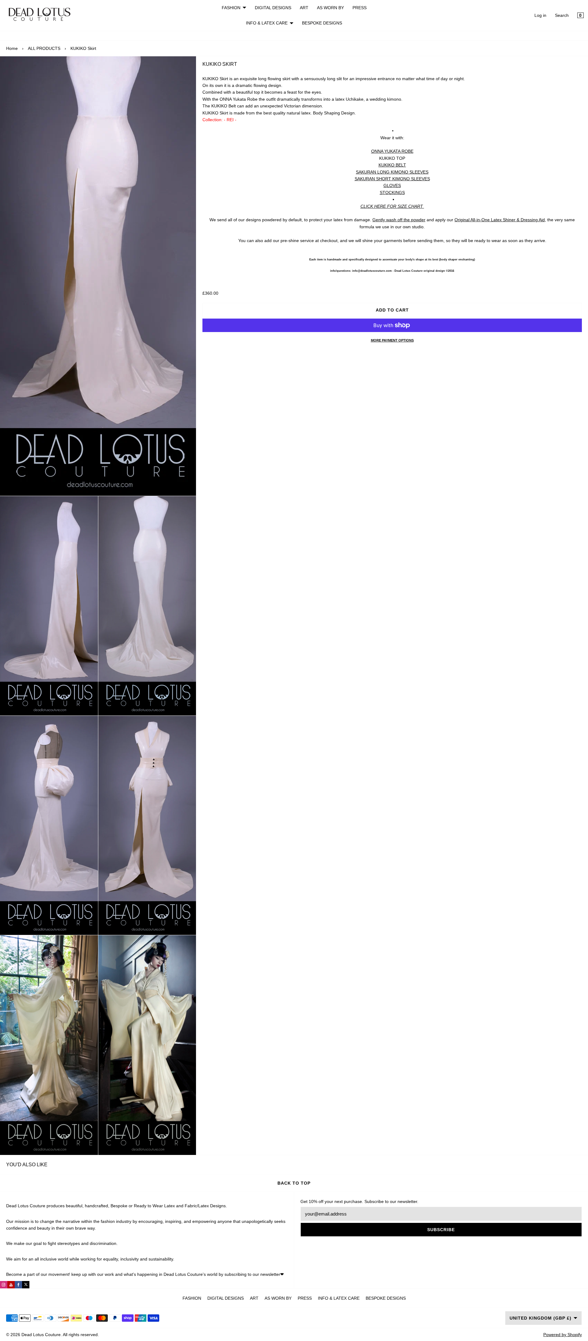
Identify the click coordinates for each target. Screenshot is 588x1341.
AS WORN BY (330, 7)
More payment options (392, 340)
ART (304, 7)
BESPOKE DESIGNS (322, 23)
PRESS (359, 7)
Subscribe (441, 1229)
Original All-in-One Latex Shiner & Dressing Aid (499, 219)
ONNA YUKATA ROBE (392, 151)
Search (562, 15)
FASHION (231, 7)
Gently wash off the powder (398, 219)
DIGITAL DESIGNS (273, 7)
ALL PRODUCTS (44, 48)
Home (12, 48)
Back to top (294, 1183)
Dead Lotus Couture (41, 1334)
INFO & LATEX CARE (267, 23)
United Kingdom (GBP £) (540, 1318)
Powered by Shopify (562, 1334)
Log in (540, 15)
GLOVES (392, 185)
